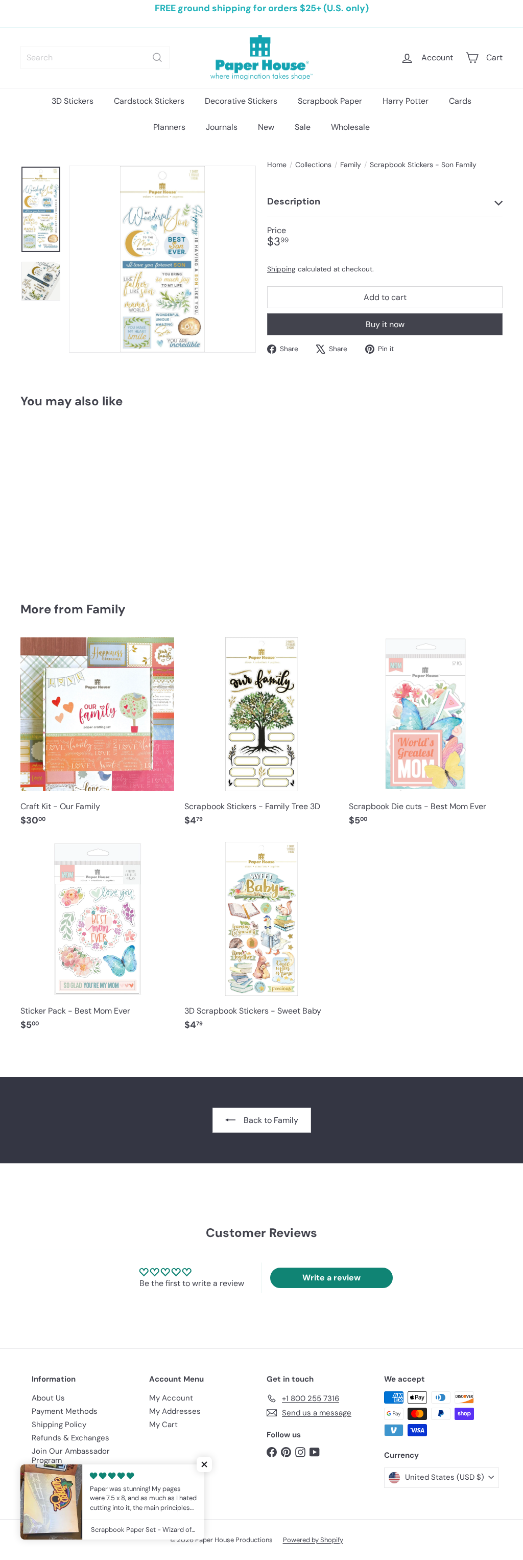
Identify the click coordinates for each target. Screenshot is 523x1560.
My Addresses (175, 1411)
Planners (169, 127)
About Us (48, 1398)
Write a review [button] (331, 1277)
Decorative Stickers (241, 101)
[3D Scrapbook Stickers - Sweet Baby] (261, 941)
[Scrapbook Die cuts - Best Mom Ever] (426, 737)
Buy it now (385, 324)
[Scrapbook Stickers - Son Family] (56, 497)
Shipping (281, 269)
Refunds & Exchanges (70, 1438)
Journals (221, 127)
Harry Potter (406, 101)
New (266, 127)
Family (350, 164)
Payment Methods (65, 1411)
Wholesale (350, 127)
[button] (204, 1464)
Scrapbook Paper (330, 101)
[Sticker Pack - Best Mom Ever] (97, 941)
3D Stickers (72, 101)
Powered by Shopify (313, 1539)
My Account (171, 1398)
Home (277, 164)
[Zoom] (162, 259)
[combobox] (95, 57)
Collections (313, 164)
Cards (460, 101)
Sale (303, 127)
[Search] (157, 57)
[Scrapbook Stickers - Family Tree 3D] (261, 737)
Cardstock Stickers (149, 101)
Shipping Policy (59, 1424)
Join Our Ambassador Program (71, 1455)
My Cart (163, 1424)
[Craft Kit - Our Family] (97, 737)
